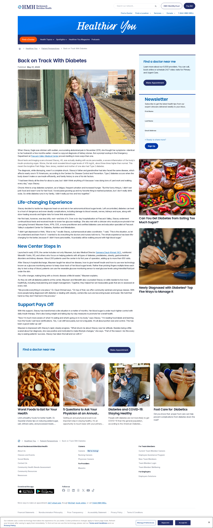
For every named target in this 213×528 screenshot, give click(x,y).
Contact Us (22, 463)
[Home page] (20, 48)
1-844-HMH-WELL (99, 503)
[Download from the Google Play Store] (45, 491)
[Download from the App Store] (26, 491)
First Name (149, 111)
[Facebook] (63, 490)
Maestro (81, 468)
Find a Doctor (28, 39)
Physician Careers (86, 459)
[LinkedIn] (73, 490)
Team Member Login (147, 463)
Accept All (183, 523)
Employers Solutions (147, 476)
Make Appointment (155, 82)
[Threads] (78, 490)
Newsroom (22, 475)
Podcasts (96, 40)
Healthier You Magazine (79, 40)
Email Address (150, 131)
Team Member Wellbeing (149, 467)
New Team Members (147, 459)
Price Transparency (75, 512)
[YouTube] (88, 490)
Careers (81, 451)
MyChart (71, 503)
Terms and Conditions (98, 523)
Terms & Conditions (135, 512)
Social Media (23, 459)
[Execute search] (157, 5)
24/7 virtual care (54, 503)
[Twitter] (83, 490)
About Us (22, 451)
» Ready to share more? (155, 139)
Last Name (149, 121)
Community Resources (27, 471)
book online (81, 503)
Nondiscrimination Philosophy (51, 512)
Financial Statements (26, 512)
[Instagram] (68, 490)
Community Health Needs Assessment (34, 467)
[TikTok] (93, 490)
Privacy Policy (116, 512)
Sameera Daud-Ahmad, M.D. (108, 252)
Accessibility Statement (97, 512)
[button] (126, 13)
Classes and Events (26, 455)
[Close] (209, 522)
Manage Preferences (145, 523)
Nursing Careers (85, 455)
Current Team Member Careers (152, 451)
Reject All (165, 523)
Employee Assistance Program (152, 455)
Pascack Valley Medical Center (44, 156)
